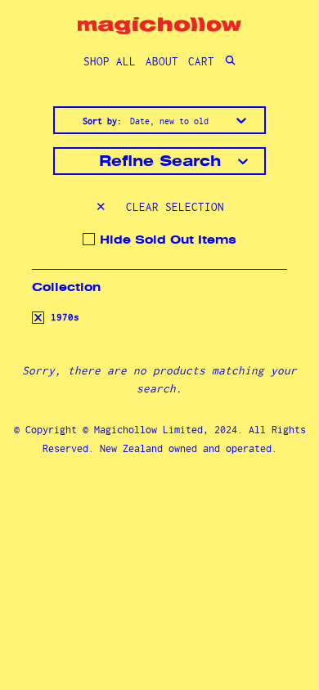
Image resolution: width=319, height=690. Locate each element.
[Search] (230, 61)
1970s (62, 317)
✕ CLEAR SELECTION (160, 206)
